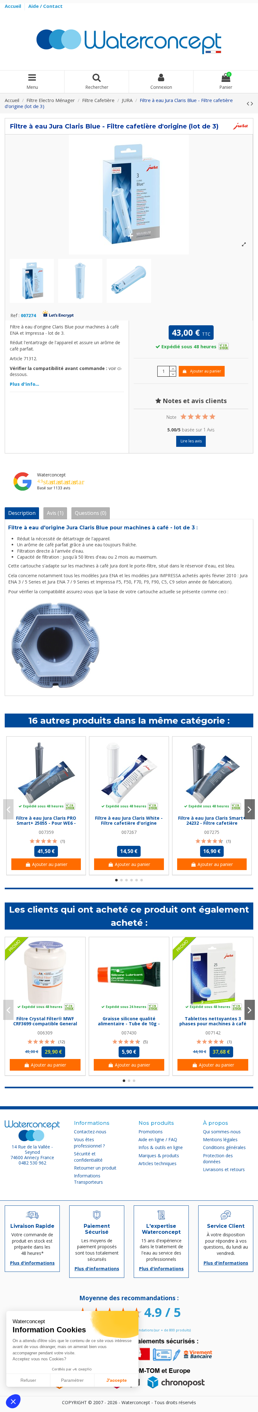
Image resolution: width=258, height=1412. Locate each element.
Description (22, 513)
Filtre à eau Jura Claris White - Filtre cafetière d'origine (129, 820)
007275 (211, 832)
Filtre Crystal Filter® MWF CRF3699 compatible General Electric (45, 1024)
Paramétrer (72, 1380)
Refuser (28, 1380)
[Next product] (252, 103)
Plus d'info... (24, 384)
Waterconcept (51, 475)
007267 (129, 832)
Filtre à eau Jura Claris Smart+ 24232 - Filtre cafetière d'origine (212, 823)
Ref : (15, 315)
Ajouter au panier (205, 371)
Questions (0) (90, 513)
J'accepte (116, 1380)
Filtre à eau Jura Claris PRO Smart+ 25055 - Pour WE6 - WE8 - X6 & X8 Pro (46, 823)
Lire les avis (191, 441)
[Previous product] (249, 103)
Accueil (13, 6)
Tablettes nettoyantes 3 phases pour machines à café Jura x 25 (212, 1024)
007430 (129, 1033)
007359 (46, 832)
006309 (45, 1033)
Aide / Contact (45, 6)
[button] (13, 1401)
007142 (213, 1033)
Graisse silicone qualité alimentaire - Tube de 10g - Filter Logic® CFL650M (129, 1024)
